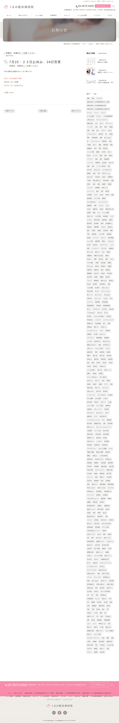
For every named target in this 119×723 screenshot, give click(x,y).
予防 (88, 234)
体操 (102, 223)
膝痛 (100, 144)
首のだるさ (104, 520)
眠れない (95, 455)
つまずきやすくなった (93, 498)
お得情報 (89, 194)
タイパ (94, 623)
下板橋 (89, 144)
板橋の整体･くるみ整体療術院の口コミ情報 (98, 102)
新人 (104, 323)
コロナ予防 (101, 234)
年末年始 (97, 177)
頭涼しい (102, 648)
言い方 (97, 291)
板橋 (88, 98)
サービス (89, 112)
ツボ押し (105, 398)
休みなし (89, 259)
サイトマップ (67, 699)
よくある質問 (90, 116)
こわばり (105, 298)
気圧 (101, 127)
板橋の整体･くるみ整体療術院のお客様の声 (98, 109)
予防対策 (98, 305)
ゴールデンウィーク (92, 330)
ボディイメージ (98, 409)
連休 (102, 270)
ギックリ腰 (97, 198)
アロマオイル (96, 309)
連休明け (89, 227)
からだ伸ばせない (91, 202)
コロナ (101, 330)
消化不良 (89, 298)
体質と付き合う (91, 573)
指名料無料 (90, 527)
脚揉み (109, 262)
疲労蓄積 (97, 527)
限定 (93, 362)
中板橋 (110, 127)
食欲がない (103, 366)
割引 (88, 362)
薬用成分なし (106, 577)
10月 (109, 623)
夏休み (107, 255)
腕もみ (105, 512)
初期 (101, 613)
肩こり (101, 123)
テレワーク (90, 302)
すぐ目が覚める (104, 455)
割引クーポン (107, 537)
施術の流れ (90, 123)
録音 (103, 638)
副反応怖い (90, 352)
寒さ (111, 298)
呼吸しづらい (99, 630)
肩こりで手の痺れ (105, 591)
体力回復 (103, 262)
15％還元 (102, 645)
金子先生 (97, 545)
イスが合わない (91, 312)
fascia (89, 155)
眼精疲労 (89, 205)
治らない (96, 559)
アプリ (106, 384)
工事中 (89, 641)
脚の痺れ (103, 266)
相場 (111, 144)
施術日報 (85, 696)
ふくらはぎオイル (106, 169)
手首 (99, 173)
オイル (96, 416)
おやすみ (89, 648)
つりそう (103, 130)
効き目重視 (111, 237)
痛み (103, 609)
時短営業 (105, 216)
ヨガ (103, 420)
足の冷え (102, 566)
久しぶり (97, 598)
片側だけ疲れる (100, 584)
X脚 (88, 620)
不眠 (110, 141)
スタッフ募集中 (109, 630)
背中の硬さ (106, 180)
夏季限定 (102, 473)
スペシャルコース (103, 202)
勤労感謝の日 (90, 584)
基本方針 (96, 359)
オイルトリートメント (105, 563)
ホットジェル (97, 577)
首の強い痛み (105, 545)
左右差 (98, 609)
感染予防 (94, 234)
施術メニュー (99, 552)
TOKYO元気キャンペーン (93, 530)
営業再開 (96, 227)
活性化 (101, 209)
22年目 (110, 362)
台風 (96, 127)
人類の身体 (98, 434)
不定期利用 (90, 598)
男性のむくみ (102, 623)
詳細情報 (97, 302)
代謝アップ (109, 588)
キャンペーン (109, 123)
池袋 (96, 159)
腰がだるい (108, 627)
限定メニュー (90, 427)
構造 (104, 534)
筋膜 (101, 155)
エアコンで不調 (98, 555)
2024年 (107, 509)
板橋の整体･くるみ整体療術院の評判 (96, 105)
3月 (88, 602)
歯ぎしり (97, 252)
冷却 (108, 648)
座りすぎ (100, 312)
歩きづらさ (99, 537)
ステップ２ (96, 237)
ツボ (99, 212)
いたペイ (89, 520)
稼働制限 (89, 273)
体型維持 (96, 480)
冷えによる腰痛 (103, 448)
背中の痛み (97, 220)
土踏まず (96, 402)
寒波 (97, 595)
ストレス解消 (105, 212)
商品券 (108, 352)
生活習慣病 (98, 323)
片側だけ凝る (110, 584)
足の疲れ (106, 409)
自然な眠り (90, 459)
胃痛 (88, 580)
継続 (108, 638)
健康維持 (99, 620)
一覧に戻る (43, 111)
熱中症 (97, 266)
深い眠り (89, 559)
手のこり (103, 402)
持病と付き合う (103, 570)
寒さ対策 (102, 588)
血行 (88, 230)
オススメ (103, 237)
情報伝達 (89, 327)
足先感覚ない (109, 223)
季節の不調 (109, 470)
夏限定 (96, 648)
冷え (103, 252)
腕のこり (96, 327)
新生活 (108, 605)
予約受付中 (97, 445)
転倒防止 (105, 495)
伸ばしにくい (107, 370)
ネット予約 (90, 241)
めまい (109, 152)
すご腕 (101, 627)
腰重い (89, 455)
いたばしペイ (110, 541)
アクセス (98, 116)
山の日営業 (98, 398)
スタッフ (103, 112)
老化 (102, 480)
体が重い (97, 287)
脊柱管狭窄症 (90, 541)
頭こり (89, 309)
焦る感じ (99, 602)
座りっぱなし (107, 137)
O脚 (104, 423)
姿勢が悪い (100, 516)
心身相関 (89, 430)
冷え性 (89, 209)
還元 (107, 516)
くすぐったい (97, 298)
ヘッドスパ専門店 (101, 166)
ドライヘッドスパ (105, 291)
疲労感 (89, 237)
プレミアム (110, 487)
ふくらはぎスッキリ (92, 566)
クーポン (89, 220)
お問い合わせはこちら (102, 6)
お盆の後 (102, 652)
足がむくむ (90, 380)
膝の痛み (89, 223)
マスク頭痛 (90, 262)
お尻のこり (104, 327)
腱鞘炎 (89, 173)
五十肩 (96, 613)
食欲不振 (102, 352)
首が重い (111, 520)
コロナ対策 (98, 216)
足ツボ (106, 312)
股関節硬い (107, 505)
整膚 (111, 230)
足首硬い (101, 373)
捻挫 (99, 184)
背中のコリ (95, 484)
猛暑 (96, 477)
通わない (104, 598)
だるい (112, 259)
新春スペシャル (91, 509)
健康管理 (97, 241)
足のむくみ (97, 169)
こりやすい (99, 441)
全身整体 (110, 359)
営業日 (108, 380)
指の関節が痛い (91, 505)
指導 (109, 323)
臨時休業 (104, 220)
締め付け (110, 227)
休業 (88, 130)
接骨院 (109, 266)
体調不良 (96, 270)
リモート (108, 348)
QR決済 (104, 530)
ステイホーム (90, 337)
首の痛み (96, 520)
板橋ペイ (102, 477)
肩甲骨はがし (90, 491)
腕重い (89, 355)
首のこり (97, 380)
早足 (88, 609)
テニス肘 (89, 341)
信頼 (111, 602)
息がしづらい (105, 287)
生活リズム (90, 216)
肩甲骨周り (103, 284)
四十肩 (89, 245)
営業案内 (110, 177)
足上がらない (99, 412)
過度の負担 (104, 466)
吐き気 (104, 152)
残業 (88, 166)
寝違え (110, 155)
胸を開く (95, 284)
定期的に (98, 495)
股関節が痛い (90, 552)
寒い (92, 595)
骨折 (92, 537)
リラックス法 (97, 430)
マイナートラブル (91, 570)
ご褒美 (97, 262)
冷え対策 (89, 591)
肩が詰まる (108, 459)
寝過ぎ (108, 252)
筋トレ (94, 144)
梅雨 (95, 259)
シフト (112, 216)
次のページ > (76, 111)
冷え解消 (110, 395)
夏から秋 (95, 355)
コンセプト (99, 98)
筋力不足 (98, 391)
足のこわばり (95, 580)
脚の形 (93, 620)
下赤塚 (89, 180)
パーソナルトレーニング (93, 420)
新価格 (107, 552)
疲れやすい (90, 545)
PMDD (99, 512)
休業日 (94, 384)
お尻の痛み (101, 641)
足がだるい (90, 177)
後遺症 (104, 184)
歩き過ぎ (111, 309)
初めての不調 (105, 573)
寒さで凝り (106, 430)
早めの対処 (90, 470)
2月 (88, 595)
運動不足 (95, 209)
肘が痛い (102, 502)
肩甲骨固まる (107, 491)
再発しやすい (90, 391)
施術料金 (89, 416)
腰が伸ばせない (91, 516)
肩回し (104, 241)
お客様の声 (55, 696)
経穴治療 (89, 402)
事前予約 (95, 502)
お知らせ (78, 696)
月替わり (89, 613)
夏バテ (107, 412)
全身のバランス (91, 534)
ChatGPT (89, 466)
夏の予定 (109, 473)
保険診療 (103, 498)
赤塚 (105, 155)
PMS (94, 512)
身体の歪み (90, 588)
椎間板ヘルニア (100, 541)
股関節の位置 (90, 630)
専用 (100, 148)
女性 (97, 130)
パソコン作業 (90, 152)
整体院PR (110, 462)
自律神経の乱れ (105, 559)
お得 (95, 148)
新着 (99, 573)
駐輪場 (94, 641)
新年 (102, 191)
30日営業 (110, 423)
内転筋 (96, 473)
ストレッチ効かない (92, 377)
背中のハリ (104, 580)
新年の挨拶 (100, 509)
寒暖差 (89, 502)
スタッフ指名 (90, 405)
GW (88, 537)
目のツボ (97, 387)
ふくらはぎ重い (91, 370)
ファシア (95, 155)
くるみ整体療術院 (107, 116)
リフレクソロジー (91, 134)
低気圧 (109, 534)
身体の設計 (90, 434)
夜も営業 (89, 423)
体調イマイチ (90, 616)
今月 (110, 598)
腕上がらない (106, 341)
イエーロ (89, 577)
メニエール (98, 320)
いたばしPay (110, 645)
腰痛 (94, 212)
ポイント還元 (105, 527)
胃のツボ (89, 523)
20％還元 (109, 273)
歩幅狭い (100, 505)
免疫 (95, 205)
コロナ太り (104, 248)
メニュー (96, 112)
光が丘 (101, 194)
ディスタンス (95, 248)
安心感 (105, 602)
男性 (88, 137)
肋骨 (88, 484)
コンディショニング (108, 320)
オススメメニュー (99, 470)
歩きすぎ (96, 273)
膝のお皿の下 (103, 416)
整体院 (109, 184)
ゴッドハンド (90, 191)
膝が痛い (108, 277)
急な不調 (111, 466)
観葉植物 (106, 159)
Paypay (103, 273)
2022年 (98, 362)
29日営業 (103, 462)
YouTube (89, 473)
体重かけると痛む (98, 255)
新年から (89, 634)
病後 (112, 180)
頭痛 (105, 127)
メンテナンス (90, 495)
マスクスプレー (104, 245)
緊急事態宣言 (90, 305)
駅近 (97, 191)
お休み (104, 177)
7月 (97, 616)
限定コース (105, 187)
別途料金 (108, 405)
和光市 (107, 194)
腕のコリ (89, 627)
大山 (96, 123)
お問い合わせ (90, 119)
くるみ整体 (90, 287)
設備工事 (98, 437)
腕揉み (98, 152)
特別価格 (96, 466)
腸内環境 (89, 198)
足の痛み (96, 223)
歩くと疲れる (103, 377)
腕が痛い (105, 148)
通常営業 (103, 359)
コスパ (89, 623)
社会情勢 (105, 230)
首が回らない (106, 345)
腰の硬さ (108, 452)
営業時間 (109, 420)
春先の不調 (90, 645)
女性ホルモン (90, 441)
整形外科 (104, 141)
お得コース (90, 348)
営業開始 (97, 187)
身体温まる (103, 595)
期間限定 (89, 148)
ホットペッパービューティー (103, 427)
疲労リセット (108, 555)
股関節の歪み (97, 423)
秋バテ (89, 563)
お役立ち (96, 591)
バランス (89, 280)
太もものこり (90, 412)
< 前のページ (9, 111)
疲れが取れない (97, 180)
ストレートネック (95, 141)
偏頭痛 (104, 548)
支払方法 (89, 480)
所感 (109, 284)
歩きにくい (103, 334)
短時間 (89, 212)
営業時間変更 (106, 305)
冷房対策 (108, 480)
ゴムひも (103, 227)
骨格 (100, 345)
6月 (105, 613)
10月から (89, 555)
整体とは (89, 359)
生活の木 (95, 245)
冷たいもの (90, 266)
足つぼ (109, 130)
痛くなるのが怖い (106, 523)
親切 (107, 259)
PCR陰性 (108, 330)
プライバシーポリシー (102, 119)
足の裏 (96, 334)
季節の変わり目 (110, 209)
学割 (96, 588)
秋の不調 (89, 277)
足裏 (93, 166)
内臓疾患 (89, 255)
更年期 (105, 437)
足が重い (89, 316)
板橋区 (104, 198)
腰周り (89, 373)
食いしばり (90, 252)
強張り (89, 184)
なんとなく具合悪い (99, 316)
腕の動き (108, 270)
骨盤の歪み (109, 641)
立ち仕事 (104, 309)
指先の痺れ (90, 387)
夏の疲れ (101, 134)
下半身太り (108, 616)
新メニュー (90, 295)
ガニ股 (109, 548)
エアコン (89, 652)
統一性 (99, 534)
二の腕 (109, 402)
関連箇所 (96, 280)
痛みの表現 (90, 291)
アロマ (96, 194)
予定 (96, 645)
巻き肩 (89, 284)
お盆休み (89, 548)
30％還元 (109, 477)
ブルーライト (105, 387)
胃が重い (95, 366)
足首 (94, 184)
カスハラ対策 (97, 634)
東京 (109, 166)
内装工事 (109, 355)
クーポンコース (91, 395)
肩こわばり (107, 295)
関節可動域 (103, 484)
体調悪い (96, 462)
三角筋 (96, 277)
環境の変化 (101, 605)
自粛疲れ (111, 248)
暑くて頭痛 (97, 548)
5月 (108, 609)
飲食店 (94, 373)
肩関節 (101, 277)
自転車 (110, 220)
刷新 (112, 638)
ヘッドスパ (90, 127)
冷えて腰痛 (90, 398)
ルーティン (90, 477)
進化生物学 (106, 434)
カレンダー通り (99, 348)
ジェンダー (90, 187)
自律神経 (109, 234)
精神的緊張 (99, 337)
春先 (103, 380)
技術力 (96, 627)
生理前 (89, 512)
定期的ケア (90, 323)
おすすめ (89, 169)
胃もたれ (111, 162)
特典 (111, 384)
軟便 (96, 352)
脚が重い (105, 391)
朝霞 (101, 137)
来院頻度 (89, 462)
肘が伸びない (97, 341)
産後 (94, 173)
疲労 (101, 159)
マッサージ (90, 159)
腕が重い (111, 280)
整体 (93, 98)
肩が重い (109, 316)
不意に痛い (97, 523)
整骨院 (109, 498)
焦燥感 (93, 602)
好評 (101, 616)
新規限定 (94, 605)
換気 (88, 248)
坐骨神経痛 (95, 137)
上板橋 (110, 134)
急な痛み (104, 162)
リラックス (90, 162)
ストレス (101, 205)
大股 (93, 609)
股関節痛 (106, 337)
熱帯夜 (96, 652)
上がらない (111, 241)
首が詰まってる (99, 459)
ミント (112, 245)
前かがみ (100, 370)
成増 (93, 130)
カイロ (110, 448)
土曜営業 (97, 162)
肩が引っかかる (91, 487)
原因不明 (89, 270)
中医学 (93, 230)
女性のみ (101, 259)
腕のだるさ (104, 280)
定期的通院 (107, 620)
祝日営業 (106, 441)
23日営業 (111, 580)
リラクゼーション (91, 448)
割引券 (107, 191)
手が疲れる (90, 320)
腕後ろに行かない (91, 345)
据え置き (95, 563)
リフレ (107, 205)
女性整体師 (105, 302)
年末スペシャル (106, 173)
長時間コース (90, 437)
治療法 (99, 230)
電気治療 (105, 144)
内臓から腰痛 (90, 452)
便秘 (112, 194)
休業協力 (89, 334)
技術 (88, 605)
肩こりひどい (98, 295)
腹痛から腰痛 (99, 452)
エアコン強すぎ (101, 395)
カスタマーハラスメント (93, 638)
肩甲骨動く (99, 491)
